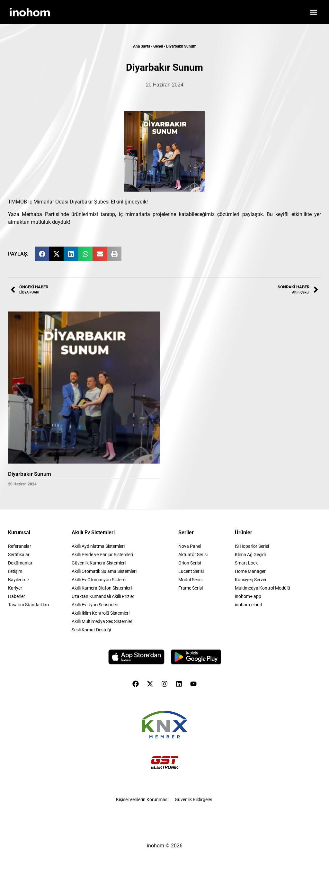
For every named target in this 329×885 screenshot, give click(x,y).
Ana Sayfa (141, 46)
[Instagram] (164, 684)
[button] (313, 12)
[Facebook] (135, 684)
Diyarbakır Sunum (29, 474)
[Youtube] (193, 684)
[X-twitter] (150, 684)
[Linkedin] (179, 684)
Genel (158, 46)
